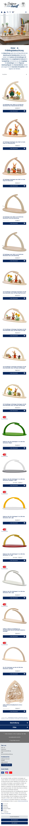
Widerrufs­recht (4, 762)
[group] (14, 91)
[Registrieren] (5, 12)
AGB (2, 752)
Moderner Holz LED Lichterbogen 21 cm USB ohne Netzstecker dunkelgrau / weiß (14, 480)
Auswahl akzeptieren (14, 816)
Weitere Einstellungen (6, 813)
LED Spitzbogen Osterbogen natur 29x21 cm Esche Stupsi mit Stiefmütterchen (14, 142)
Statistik (5, 805)
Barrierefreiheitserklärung (7, 754)
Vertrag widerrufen (6, 765)
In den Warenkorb (14, 111)
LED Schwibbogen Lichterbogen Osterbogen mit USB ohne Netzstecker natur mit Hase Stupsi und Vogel (14, 330)
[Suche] (7, 12)
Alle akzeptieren (14, 820)
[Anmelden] (2, 12)
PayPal (5, 810)
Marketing (6, 807)
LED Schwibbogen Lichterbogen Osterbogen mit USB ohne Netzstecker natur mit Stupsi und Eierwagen (14, 367)
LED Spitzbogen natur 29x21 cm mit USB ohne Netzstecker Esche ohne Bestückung (13, 217)
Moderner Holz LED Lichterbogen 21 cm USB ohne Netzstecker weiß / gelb (14, 517)
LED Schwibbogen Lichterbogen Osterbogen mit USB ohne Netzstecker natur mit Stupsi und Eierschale (14, 405)
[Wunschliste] (10, 12)
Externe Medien (7, 808)
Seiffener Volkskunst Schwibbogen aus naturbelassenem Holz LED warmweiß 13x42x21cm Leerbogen (14, 630)
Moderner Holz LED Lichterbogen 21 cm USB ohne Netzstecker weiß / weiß (14, 592)
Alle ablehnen (14, 823)
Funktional (6, 812)
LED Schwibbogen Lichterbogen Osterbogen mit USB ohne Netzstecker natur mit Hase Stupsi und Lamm (14, 292)
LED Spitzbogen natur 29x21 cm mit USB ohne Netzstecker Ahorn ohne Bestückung (13, 255)
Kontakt (3, 760)
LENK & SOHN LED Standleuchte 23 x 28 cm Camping (12, 705)
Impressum (3, 749)
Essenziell (6, 804)
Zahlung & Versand (5, 759)
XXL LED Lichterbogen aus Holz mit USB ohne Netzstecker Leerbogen (13, 668)
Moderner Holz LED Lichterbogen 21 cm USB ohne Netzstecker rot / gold (14, 554)
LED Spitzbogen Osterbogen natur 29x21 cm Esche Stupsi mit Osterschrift (14, 180)
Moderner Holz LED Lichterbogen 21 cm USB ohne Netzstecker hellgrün (14, 442)
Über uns (3, 747)
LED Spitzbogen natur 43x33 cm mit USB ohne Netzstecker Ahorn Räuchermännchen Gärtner (13, 105)
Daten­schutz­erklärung (6, 751)
